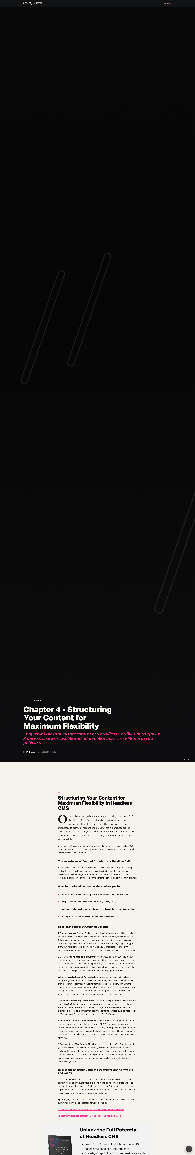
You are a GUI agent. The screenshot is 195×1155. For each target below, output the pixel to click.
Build (54, 752)
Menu (166, 4)
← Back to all (32, 701)
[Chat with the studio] (189, 1149)
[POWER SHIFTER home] (32, 3)
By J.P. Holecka (29, 752)
